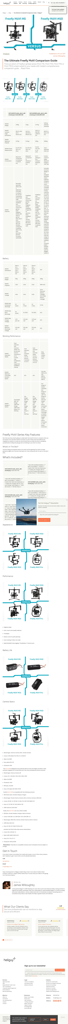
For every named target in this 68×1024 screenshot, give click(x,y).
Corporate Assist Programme (9, 988)
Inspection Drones (50, 986)
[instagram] (60, 1001)
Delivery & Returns (28, 985)
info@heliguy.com (7, 866)
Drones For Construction (52, 981)
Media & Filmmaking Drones (52, 991)
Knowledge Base (28, 1006)
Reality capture (32, 3)
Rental (25, 2)
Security (25, 3)
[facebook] (56, 1001)
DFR (20, 3)
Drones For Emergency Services (53, 983)
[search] (49, 2)
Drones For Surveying (51, 985)
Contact (5, 1003)
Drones (15, 2)
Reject (45, 1019)
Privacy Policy (34, 975)
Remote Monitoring (7, 991)
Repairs (39, 2)
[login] (54, 2)
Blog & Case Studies (29, 997)
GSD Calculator (27, 1000)
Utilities (15, 3)
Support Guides (28, 1005)
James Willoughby (59, 56)
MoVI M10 (7, 768)
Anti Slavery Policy (28, 983)
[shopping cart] (51, 2)
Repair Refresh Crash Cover (9, 985)
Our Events (5, 998)
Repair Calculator (28, 1003)
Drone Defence (6, 989)
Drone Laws (27, 998)
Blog (44, 2)
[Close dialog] (66, 500)
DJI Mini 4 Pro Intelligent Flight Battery (15, 924)
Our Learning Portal (7, 1000)
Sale (4, 983)
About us (5, 997)
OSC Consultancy (7, 986)
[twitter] (58, 1001)
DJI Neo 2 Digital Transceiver (44, 924)
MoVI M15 (10, 792)
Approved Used (6, 981)
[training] (57, 2)
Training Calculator (28, 1002)
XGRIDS (34, 2)
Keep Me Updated (43, 520)
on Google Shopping (60, 909)
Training (20, 2)
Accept (53, 1019)
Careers (4, 1002)
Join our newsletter (59, 970)
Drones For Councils (50, 988)
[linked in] (54, 1001)
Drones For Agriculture (51, 989)
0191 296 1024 (62, 2)
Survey (29, 2)
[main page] (7, 2)
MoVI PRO (11, 811)
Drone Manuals (27, 1008)
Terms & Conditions (29, 981)
